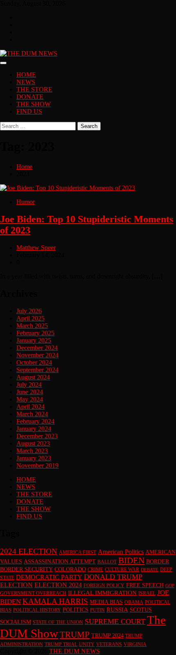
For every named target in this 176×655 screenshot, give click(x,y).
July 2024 (29, 384)
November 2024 (37, 355)
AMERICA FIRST (77, 552)
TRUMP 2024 (107, 636)
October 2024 (34, 362)
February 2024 (35, 421)
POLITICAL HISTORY (37, 610)
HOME (26, 74)
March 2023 (32, 450)
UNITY (87, 644)
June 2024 (29, 391)
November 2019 (37, 465)
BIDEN (131, 560)
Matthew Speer (36, 247)
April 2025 (30, 318)
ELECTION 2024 (58, 584)
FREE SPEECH (145, 585)
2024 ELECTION (28, 551)
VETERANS (109, 644)
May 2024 (29, 399)
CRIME (95, 569)
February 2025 (35, 333)
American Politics (121, 551)
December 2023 (37, 436)
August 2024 (33, 377)
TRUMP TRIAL (61, 644)
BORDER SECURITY (26, 569)
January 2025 (33, 340)
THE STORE (34, 89)
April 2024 (30, 406)
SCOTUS (141, 610)
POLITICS (75, 610)
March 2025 (32, 325)
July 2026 (29, 310)
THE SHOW (33, 104)
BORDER (157, 562)
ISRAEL (147, 593)
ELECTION (16, 584)
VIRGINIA (135, 644)
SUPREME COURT (115, 621)
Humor (25, 201)
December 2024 (37, 347)
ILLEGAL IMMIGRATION (102, 593)
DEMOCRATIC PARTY (49, 577)
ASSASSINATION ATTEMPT (60, 562)
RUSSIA (117, 609)
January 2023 (33, 458)
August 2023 (33, 443)
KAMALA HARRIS (55, 601)
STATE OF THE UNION (58, 622)
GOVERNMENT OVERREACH (33, 593)
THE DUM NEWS (74, 651)
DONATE (29, 96)
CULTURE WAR (122, 569)
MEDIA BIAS (106, 602)
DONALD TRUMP (113, 577)
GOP (169, 585)
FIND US (29, 111)
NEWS (25, 82)
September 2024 (37, 369)
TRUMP (75, 634)
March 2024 (32, 413)
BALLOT (107, 562)
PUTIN (97, 610)
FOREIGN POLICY (103, 585)
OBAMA (133, 602)
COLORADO (70, 569)
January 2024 (33, 428)
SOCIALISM (15, 622)
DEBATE (149, 570)
